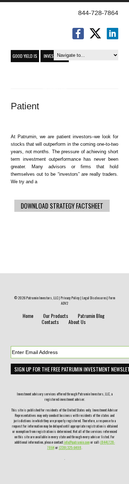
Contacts (50, 321)
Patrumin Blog (91, 315)
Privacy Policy (70, 297)
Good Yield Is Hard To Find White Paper (25, 57)
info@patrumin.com (77, 442)
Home (28, 315)
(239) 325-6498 (70, 447)
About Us (77, 321)
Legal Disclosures (94, 297)
